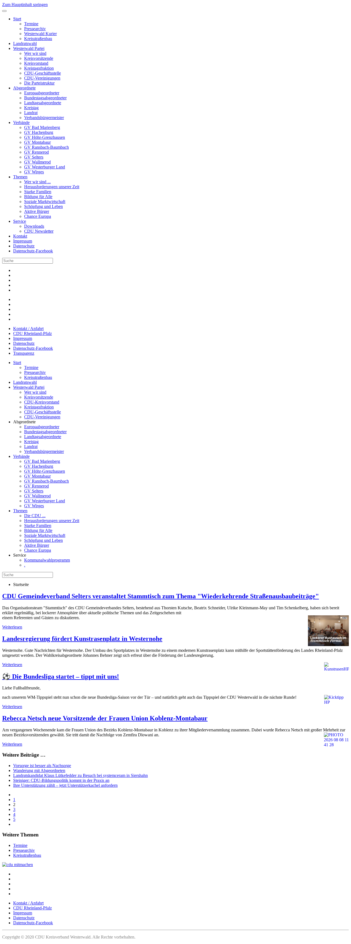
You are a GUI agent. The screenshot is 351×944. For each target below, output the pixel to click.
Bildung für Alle (38, 196)
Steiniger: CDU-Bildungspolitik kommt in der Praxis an (61, 780)
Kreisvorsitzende (38, 58)
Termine (31, 23)
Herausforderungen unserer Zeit (51, 186)
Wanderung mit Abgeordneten (39, 770)
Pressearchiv (35, 28)
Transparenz (23, 353)
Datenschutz (24, 246)
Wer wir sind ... (37, 181)
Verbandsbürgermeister (44, 117)
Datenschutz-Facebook (33, 251)
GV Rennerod (36, 152)
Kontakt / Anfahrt (28, 328)
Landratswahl (25, 43)
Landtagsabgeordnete (42, 102)
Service (19, 221)
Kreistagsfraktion (39, 68)
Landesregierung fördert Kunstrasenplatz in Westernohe (82, 638)
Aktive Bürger (36, 211)
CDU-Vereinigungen (42, 78)
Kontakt (20, 236)
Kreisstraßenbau (38, 38)
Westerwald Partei (28, 48)
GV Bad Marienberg (42, 127)
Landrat (31, 112)
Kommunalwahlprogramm (47, 560)
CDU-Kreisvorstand (41, 402)
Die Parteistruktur (39, 83)
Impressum (22, 241)
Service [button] (19, 555)
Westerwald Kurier (40, 33)
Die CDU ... (35, 515)
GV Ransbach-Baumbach (46, 147)
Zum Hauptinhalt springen (25, 4)
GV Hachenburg (38, 132)
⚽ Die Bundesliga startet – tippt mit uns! (60, 676)
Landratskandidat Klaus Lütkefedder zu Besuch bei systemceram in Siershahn (80, 775)
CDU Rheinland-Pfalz (32, 333)
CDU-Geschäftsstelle (42, 73)
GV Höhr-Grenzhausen (44, 137)
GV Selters (33, 157)
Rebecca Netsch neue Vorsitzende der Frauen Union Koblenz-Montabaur (105, 718)
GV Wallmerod (37, 162)
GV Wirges (34, 172)
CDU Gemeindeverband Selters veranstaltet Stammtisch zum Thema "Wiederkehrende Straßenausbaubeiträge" (160, 596)
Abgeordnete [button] (24, 421)
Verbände (21, 122)
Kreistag (31, 107)
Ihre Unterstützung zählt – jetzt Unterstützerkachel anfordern (65, 785)
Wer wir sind (35, 53)
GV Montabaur (37, 142)
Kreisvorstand (36, 63)
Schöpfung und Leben (43, 206)
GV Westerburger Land (44, 167)
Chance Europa (37, 216)
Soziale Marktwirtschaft (44, 201)
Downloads (34, 226)
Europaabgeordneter (41, 93)
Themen (20, 176)
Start (17, 18)
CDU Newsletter (38, 231)
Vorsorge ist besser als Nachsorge (42, 765)
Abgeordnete (24, 88)
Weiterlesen (12, 627)
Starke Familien (37, 191)
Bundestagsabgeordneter (45, 97)
